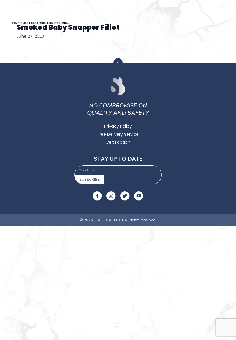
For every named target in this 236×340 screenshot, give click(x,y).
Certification (118, 142)
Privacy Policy (118, 126)
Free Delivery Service (118, 134)
